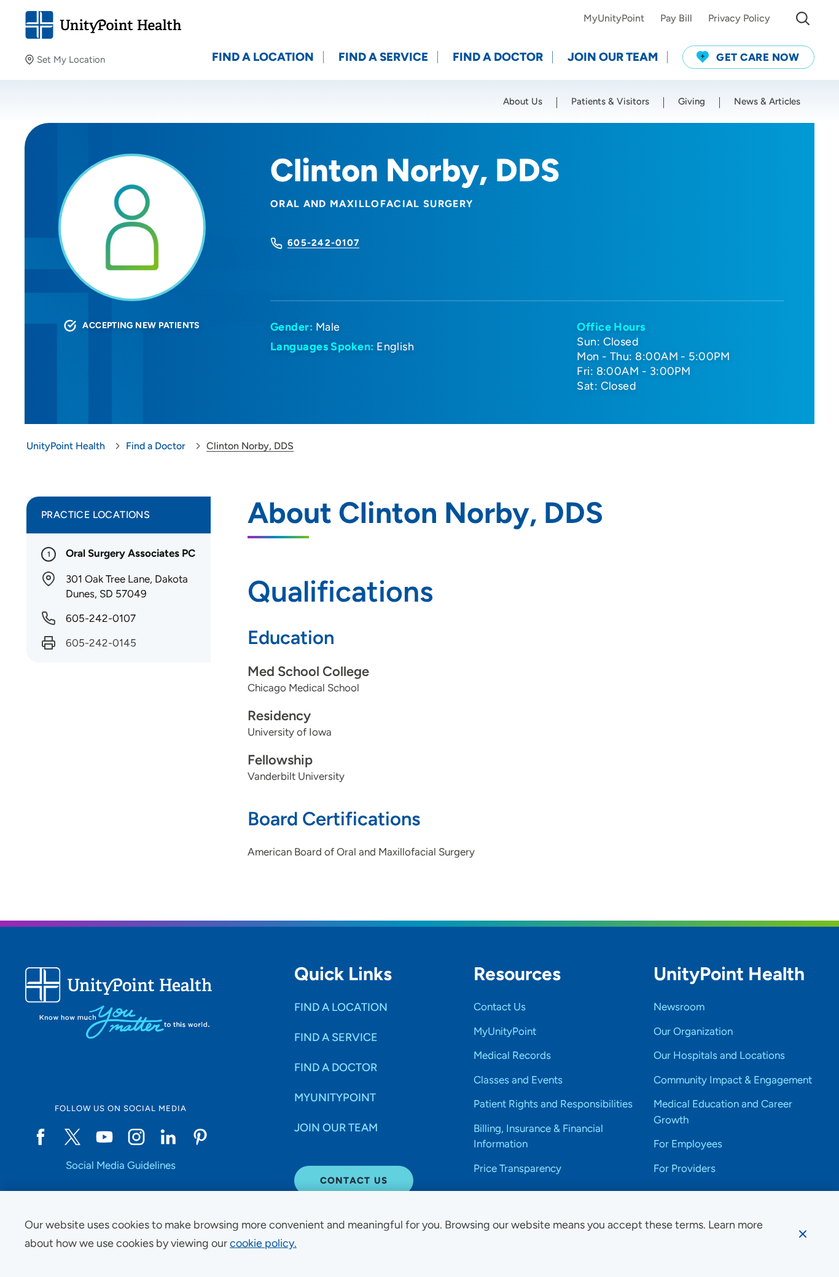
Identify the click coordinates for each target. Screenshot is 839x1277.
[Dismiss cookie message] (802, 1234)
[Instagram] (136, 1137)
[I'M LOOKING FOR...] (802, 18)
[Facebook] (40, 1137)
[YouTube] (104, 1137)
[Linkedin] (168, 1137)
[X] (72, 1137)
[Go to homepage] (103, 24)
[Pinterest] (200, 1137)
